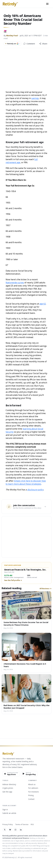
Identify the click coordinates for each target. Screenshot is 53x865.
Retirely (10, 4)
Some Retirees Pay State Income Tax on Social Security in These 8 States (26, 623)
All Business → (45, 589)
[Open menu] (47, 3)
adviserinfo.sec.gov (40, 848)
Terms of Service (21, 824)
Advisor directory (9, 785)
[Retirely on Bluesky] (10, 829)
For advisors (33, 788)
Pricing (31, 795)
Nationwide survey (15, 282)
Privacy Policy (7, 824)
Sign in (5, 810)
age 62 (42, 303)
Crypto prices (7, 788)
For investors (33, 792)
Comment (30, 44)
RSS (32, 824)
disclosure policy (35, 489)
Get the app (7, 792)
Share (44, 44)
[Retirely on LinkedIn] (21, 829)
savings (35, 98)
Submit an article (9, 813)
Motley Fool (12, 35)
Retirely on (12, 43)
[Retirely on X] (4, 829)
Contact (31, 799)
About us (32, 785)
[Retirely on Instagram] (15, 829)
